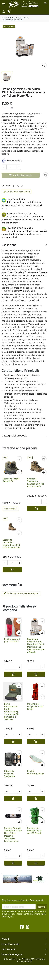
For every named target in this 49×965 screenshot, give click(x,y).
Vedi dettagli (10, 508)
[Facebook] (22, 926)
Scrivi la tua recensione (18, 191)
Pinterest (22, 185)
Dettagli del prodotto (14, 435)
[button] (45, 3)
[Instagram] (27, 926)
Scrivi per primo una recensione (20, 593)
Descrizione (9, 244)
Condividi (13, 185)
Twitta (17, 185)
